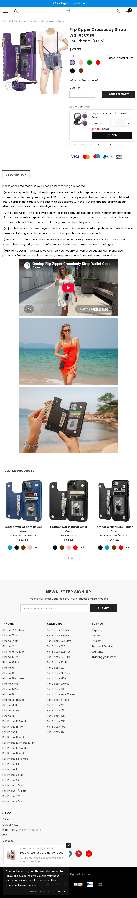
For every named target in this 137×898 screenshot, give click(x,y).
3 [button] (72, 558)
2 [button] (68, 558)
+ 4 (128, 547)
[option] (35, 61)
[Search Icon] (16, 11)
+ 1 (37, 547)
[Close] (68, 845)
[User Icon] (118, 11)
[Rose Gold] (30, 547)
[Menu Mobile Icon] (5, 11)
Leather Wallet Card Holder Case (23, 531)
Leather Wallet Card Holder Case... (42, 852)
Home (7, 21)
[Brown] (23, 547)
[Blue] (9, 547)
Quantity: (75, 87)
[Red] (75, 547)
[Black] (16, 547)
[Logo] (68, 11)
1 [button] (65, 558)
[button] (113, 123)
